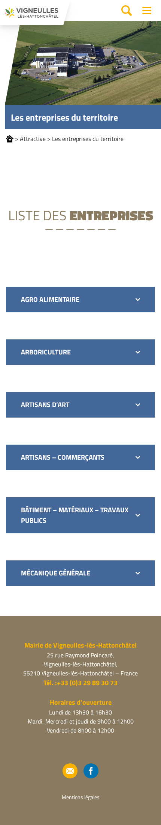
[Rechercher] (127, 11)
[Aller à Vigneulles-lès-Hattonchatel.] (9, 138)
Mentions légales (81, 797)
